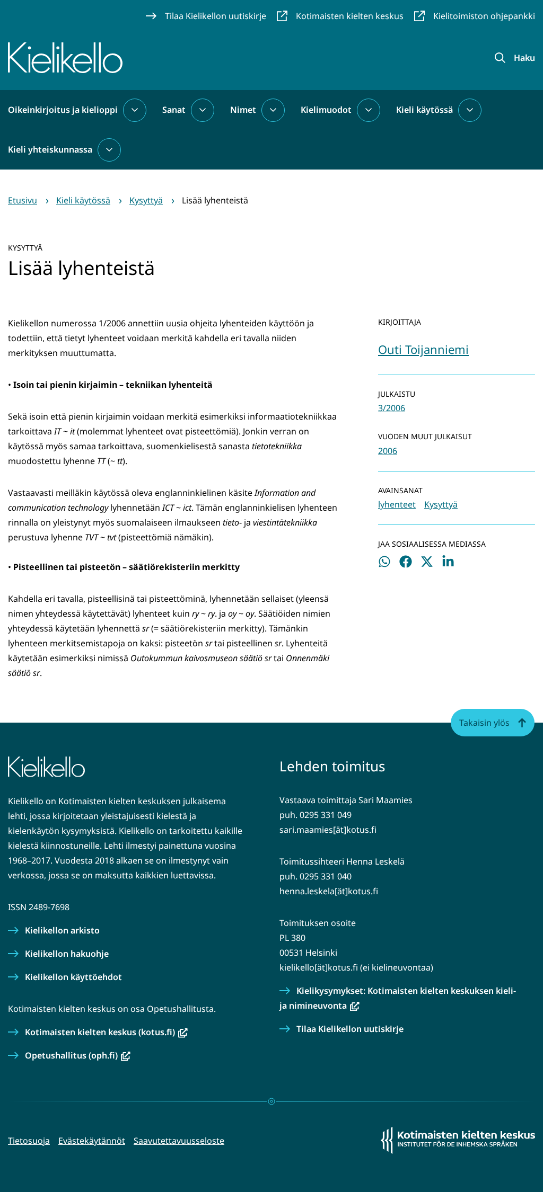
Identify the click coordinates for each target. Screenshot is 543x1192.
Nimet (243, 109)
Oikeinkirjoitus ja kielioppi (63, 109)
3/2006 (391, 408)
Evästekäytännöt (91, 1140)
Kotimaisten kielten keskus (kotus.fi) (106, 1032)
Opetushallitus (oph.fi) (77, 1055)
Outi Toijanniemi (423, 349)
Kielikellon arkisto (62, 930)
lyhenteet (397, 504)
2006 (387, 451)
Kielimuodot (326, 109)
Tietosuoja (29, 1140)
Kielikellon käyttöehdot (73, 977)
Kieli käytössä (424, 109)
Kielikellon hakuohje (67, 953)
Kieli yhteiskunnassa (50, 149)
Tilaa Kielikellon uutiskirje (350, 1029)
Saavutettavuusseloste (179, 1140)
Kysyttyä (441, 504)
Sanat (174, 109)
